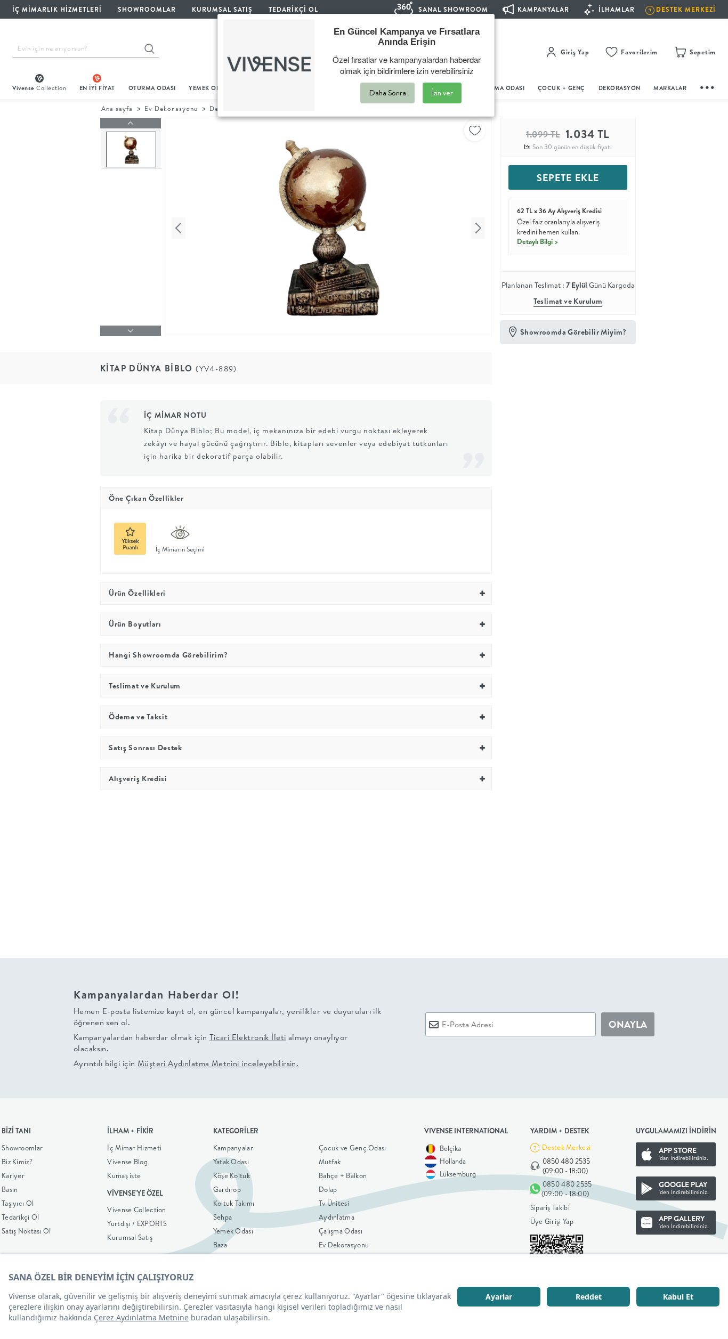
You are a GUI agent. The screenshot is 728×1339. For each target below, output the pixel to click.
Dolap (328, 1189)
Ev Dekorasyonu (170, 108)
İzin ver (442, 93)
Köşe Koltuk (231, 1175)
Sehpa (222, 1217)
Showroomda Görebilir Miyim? (573, 332)
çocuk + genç (561, 88)
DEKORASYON (619, 88)
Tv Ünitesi (334, 1203)
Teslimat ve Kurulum (568, 301)
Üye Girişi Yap (551, 1221)
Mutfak (330, 1161)
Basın (10, 1189)
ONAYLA (628, 1024)
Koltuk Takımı (234, 1203)
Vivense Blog (127, 1161)
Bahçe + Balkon (343, 1175)
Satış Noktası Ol (26, 1231)
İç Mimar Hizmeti (134, 1148)
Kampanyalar (233, 1148)
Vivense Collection (136, 1209)
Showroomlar (22, 1148)
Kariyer (13, 1175)
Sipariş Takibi (550, 1207)
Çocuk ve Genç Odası (352, 1148)
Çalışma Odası (340, 1231)
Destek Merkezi (566, 1147)
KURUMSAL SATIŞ (222, 9)
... (708, 86)
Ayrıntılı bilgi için (186, 1063)
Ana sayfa (117, 108)
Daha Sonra (387, 93)
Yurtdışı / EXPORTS (137, 1223)
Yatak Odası (231, 1161)
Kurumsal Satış (129, 1237)
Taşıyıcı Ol (18, 1203)
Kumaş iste (124, 1175)
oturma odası (152, 88)
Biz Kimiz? (17, 1161)
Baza (220, 1244)
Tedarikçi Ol (293, 9)
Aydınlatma (336, 1217)
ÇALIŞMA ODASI (501, 88)
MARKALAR (669, 88)
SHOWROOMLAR (147, 9)
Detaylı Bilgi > (538, 241)
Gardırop (227, 1189)
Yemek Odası (233, 1231)
